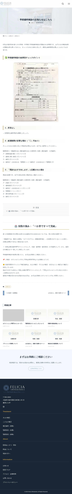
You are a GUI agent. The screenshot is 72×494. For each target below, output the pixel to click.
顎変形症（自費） (9, 430)
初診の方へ (6, 453)
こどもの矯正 (7, 422)
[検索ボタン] (63, 4)
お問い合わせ (7, 478)
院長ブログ (6, 470)
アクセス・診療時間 (9, 474)
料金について (7, 449)
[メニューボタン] (69, 4)
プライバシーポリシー (10, 482)
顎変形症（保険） (9, 434)
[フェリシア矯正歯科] (5, 4)
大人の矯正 (6, 417)
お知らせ (33, 22)
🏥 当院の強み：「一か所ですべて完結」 (22, 211)
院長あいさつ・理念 (9, 445)
